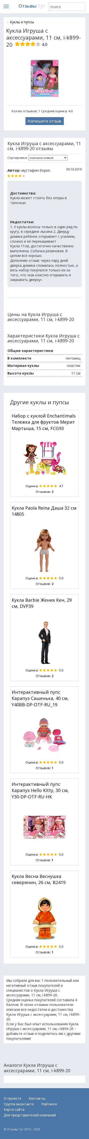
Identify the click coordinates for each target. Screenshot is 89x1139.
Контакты (37, 1098)
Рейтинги (49, 1104)
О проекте (12, 1098)
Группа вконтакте (19, 1104)
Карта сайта (14, 1109)
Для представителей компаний (30, 1115)
